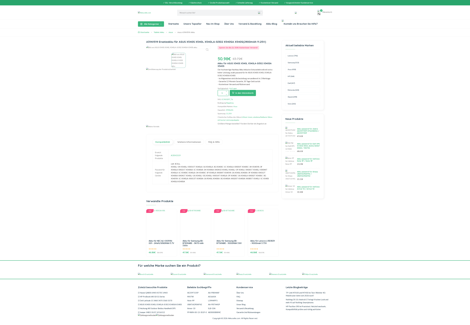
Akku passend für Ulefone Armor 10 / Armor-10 (308, 188)
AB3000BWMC (214, 312)
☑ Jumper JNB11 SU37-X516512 (151, 312)
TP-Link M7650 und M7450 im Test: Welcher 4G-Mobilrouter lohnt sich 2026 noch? (306, 294)
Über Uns (229, 23)
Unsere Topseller (192, 23)
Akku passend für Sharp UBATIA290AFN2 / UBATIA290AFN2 (307, 174)
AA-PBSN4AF (213, 293)
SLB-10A (211, 308)
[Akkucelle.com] (153, 12)
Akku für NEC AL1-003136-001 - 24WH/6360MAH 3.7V (161, 242)
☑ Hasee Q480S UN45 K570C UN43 (153, 293)
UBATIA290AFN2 (194, 304)
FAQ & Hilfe (214, 142)
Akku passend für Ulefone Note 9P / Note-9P (308, 160)
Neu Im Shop (213, 23)
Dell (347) (291, 83)
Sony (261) (292, 104)
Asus (171, 32)
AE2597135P (193, 293)
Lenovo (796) (293, 56)
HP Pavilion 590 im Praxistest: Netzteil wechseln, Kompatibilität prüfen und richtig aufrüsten (306, 307)
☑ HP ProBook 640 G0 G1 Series (151, 296)
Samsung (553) (293, 62)
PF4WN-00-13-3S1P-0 (197, 312)
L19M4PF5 (212, 300)
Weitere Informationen (189, 142)
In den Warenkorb (244, 93)
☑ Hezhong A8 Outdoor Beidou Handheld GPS (157, 308)
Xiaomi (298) (292, 97)
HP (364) (291, 76)
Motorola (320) (293, 90)
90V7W (190, 296)
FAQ (238, 296)
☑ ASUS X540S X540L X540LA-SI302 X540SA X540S (160, 304)
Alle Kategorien (151, 24)
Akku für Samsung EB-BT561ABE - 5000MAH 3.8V (229, 242)
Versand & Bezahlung (249, 23)
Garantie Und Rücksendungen (248, 312)
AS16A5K (212, 296)
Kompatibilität (162, 142)
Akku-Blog (271, 23)
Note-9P (190, 300)
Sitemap (239, 300)
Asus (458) (292, 69)
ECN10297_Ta (227, 99)
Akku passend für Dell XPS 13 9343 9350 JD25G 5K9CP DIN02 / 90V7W (308, 146)
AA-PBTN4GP (214, 304)
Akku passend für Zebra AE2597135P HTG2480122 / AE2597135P (308, 131)
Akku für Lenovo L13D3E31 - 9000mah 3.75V (262, 242)
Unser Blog (241, 304)
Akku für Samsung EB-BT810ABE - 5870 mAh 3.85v (193, 243)
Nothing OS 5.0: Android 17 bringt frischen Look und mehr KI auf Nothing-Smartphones (307, 301)
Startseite (173, 23)
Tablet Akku (159, 32)
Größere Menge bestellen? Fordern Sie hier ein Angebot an (242, 123)
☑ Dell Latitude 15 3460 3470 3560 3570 (155, 300)
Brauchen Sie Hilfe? (307, 23)
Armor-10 (191, 308)
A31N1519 (175, 155)
